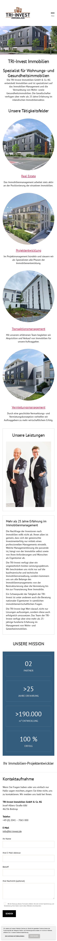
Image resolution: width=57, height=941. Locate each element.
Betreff (6, 866)
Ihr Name (7, 838)
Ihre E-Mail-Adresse (12, 852)
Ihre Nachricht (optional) (14, 881)
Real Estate (28, 176)
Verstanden (34, 936)
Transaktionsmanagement (28, 329)
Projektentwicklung (28, 250)
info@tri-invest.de (12, 831)
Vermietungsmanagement (28, 407)
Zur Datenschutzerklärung (14, 936)
